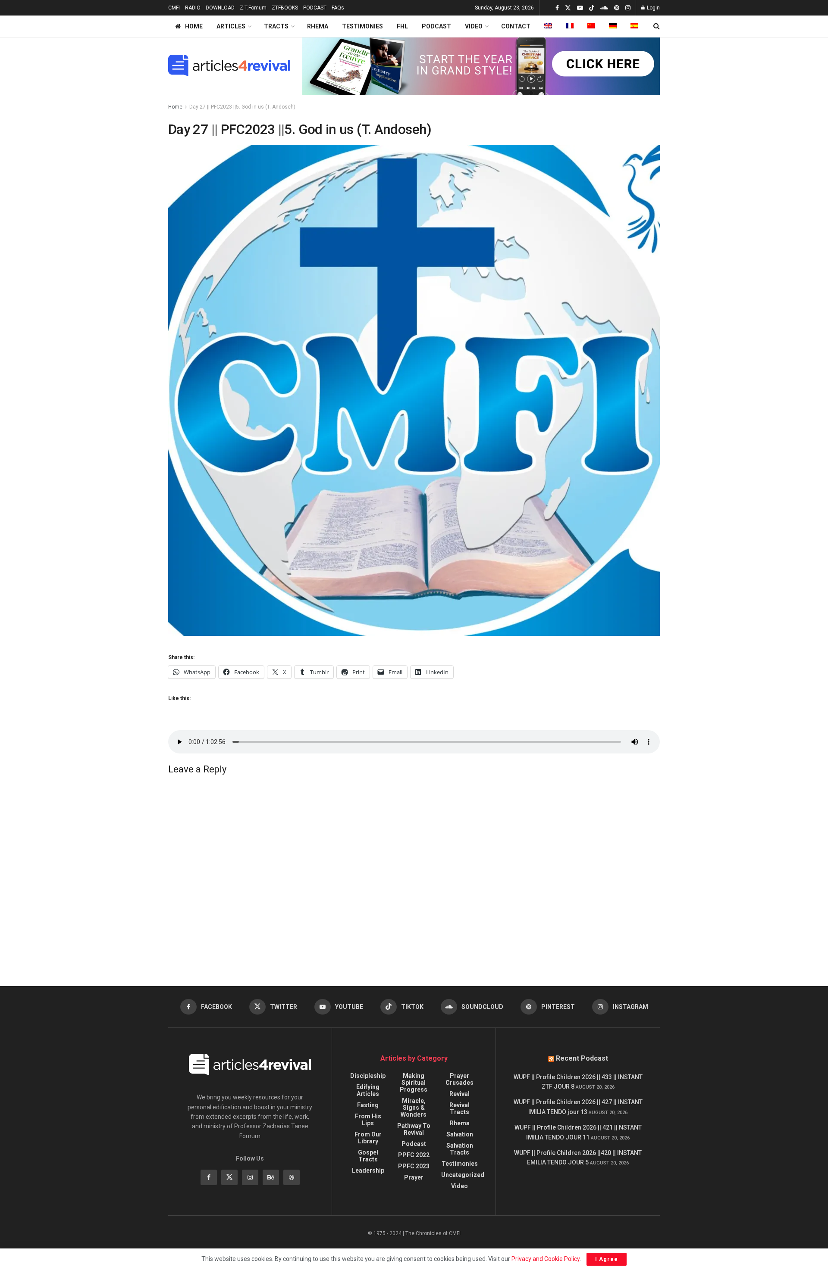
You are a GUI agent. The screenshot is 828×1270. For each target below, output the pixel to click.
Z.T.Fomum (253, 8)
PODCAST (314, 8)
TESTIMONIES (362, 26)
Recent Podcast (582, 1058)
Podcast (413, 1143)
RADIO (193, 8)
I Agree (606, 1259)
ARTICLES (230, 26)
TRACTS (276, 26)
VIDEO (474, 26)
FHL (402, 26)
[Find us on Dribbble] (291, 1177)
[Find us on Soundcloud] (604, 8)
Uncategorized (462, 1174)
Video (459, 1186)
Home (175, 107)
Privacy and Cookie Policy (545, 1258)
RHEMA (317, 26)
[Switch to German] (613, 26)
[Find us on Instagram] (627, 8)
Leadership (368, 1170)
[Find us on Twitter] (568, 8)
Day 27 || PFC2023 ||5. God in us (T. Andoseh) (242, 107)
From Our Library (368, 1138)
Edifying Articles (368, 1090)
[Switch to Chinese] (591, 26)
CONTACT (515, 26)
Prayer (413, 1177)
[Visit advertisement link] (481, 65)
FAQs (338, 8)
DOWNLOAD (220, 8)
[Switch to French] (569, 26)
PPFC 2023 (414, 1166)
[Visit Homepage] (229, 65)
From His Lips (368, 1120)
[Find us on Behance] (271, 1177)
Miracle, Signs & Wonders (414, 1107)
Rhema (460, 1123)
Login (653, 8)
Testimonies (460, 1163)
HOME (194, 26)
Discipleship (368, 1075)
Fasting (368, 1105)
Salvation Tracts (459, 1149)
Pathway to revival (413, 1129)
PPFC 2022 (414, 1155)
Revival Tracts (459, 1108)
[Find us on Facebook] (557, 8)
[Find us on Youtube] (580, 8)
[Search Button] (656, 26)
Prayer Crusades (459, 1079)
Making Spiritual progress (413, 1082)
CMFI (174, 8)
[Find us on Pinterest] (616, 8)
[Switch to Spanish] (634, 26)
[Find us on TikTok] (591, 8)
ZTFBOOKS (285, 8)
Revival (459, 1093)
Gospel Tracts (368, 1156)
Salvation (459, 1134)
